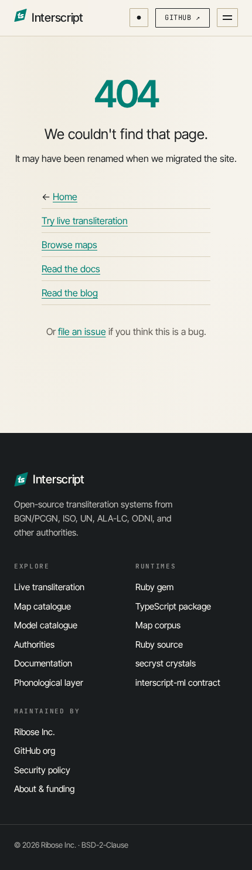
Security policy (42, 770)
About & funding (44, 788)
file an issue (82, 331)
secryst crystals (165, 663)
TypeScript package (173, 606)
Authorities (34, 644)
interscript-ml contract (177, 682)
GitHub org (34, 750)
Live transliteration (49, 587)
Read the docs (71, 269)
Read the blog (70, 293)
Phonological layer (48, 682)
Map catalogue (42, 606)
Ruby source (159, 644)
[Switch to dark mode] (139, 17)
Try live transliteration (85, 220)
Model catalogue (45, 625)
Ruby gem (154, 587)
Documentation (43, 663)
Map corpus (158, 625)
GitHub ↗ (182, 17)
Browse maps (69, 244)
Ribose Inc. (34, 731)
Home (65, 196)
